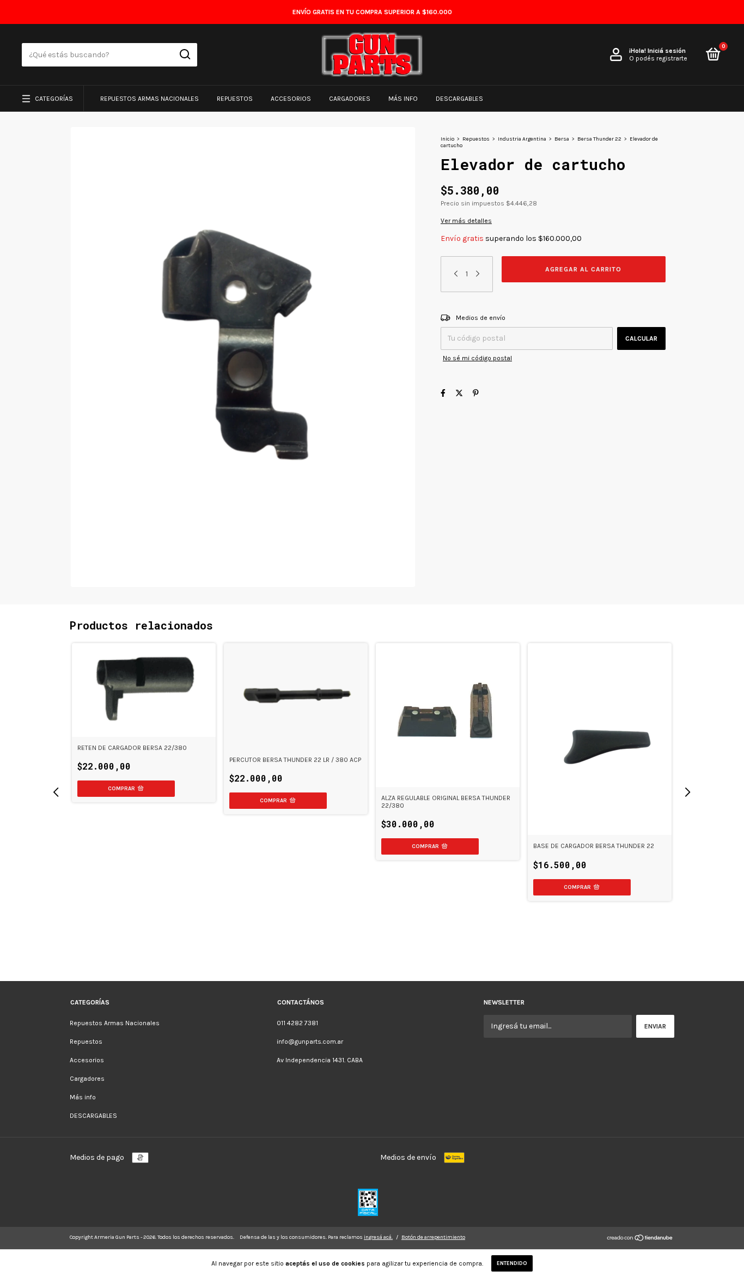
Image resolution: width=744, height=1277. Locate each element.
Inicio (447, 139)
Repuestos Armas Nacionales (149, 98)
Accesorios (291, 98)
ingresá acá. (378, 1237)
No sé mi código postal (477, 358)
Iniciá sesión (667, 51)
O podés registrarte (658, 58)
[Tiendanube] (640, 1239)
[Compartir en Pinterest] (476, 393)
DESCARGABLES (459, 98)
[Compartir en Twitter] (459, 393)
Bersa (561, 139)
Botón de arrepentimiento (433, 1237)
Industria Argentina (522, 139)
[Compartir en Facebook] (443, 393)
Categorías (54, 98)
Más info (403, 98)
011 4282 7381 (297, 1023)
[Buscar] (184, 54)
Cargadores (349, 98)
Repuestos (235, 98)
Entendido (512, 1263)
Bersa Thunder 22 (599, 139)
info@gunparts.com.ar (310, 1041)
